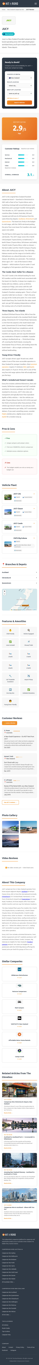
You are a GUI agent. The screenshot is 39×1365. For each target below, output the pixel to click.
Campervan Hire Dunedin (9, 1308)
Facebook (5, 1350)
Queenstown (6, 221)
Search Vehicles (19, 102)
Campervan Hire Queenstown (10, 1295)
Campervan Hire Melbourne (10, 1256)
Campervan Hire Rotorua (9, 1305)
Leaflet (14, 609)
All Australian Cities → (8, 1282)
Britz (25, 367)
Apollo (32, 367)
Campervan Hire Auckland (9, 1292)
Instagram (13, 1350)
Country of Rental (13, 74)
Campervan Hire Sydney (8, 1253)
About (4, 1347)
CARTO (35, 609)
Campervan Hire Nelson (9, 1311)
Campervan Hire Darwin (8, 1275)
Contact (11, 1347)
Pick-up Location (13, 82)
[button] (20, 605)
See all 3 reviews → (10, 802)
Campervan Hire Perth (8, 1262)
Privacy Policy (20, 1347)
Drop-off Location (14, 89)
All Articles (5, 1325)
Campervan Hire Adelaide (9, 1269)
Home (3, 9)
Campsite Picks (6, 1334)
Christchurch (29, 219)
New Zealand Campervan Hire (15, 9)
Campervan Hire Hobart (8, 1278)
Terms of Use (31, 1347)
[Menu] (35, 4)
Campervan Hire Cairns (8, 1266)
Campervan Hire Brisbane (9, 1259)
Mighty (4, 414)
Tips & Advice (6, 1331)
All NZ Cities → (6, 1314)
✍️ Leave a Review (9, 723)
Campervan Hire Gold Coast (10, 1272)
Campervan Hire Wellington (10, 1302)
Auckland (22, 219)
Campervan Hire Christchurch (10, 1298)
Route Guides (6, 1328)
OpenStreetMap (21, 609)
